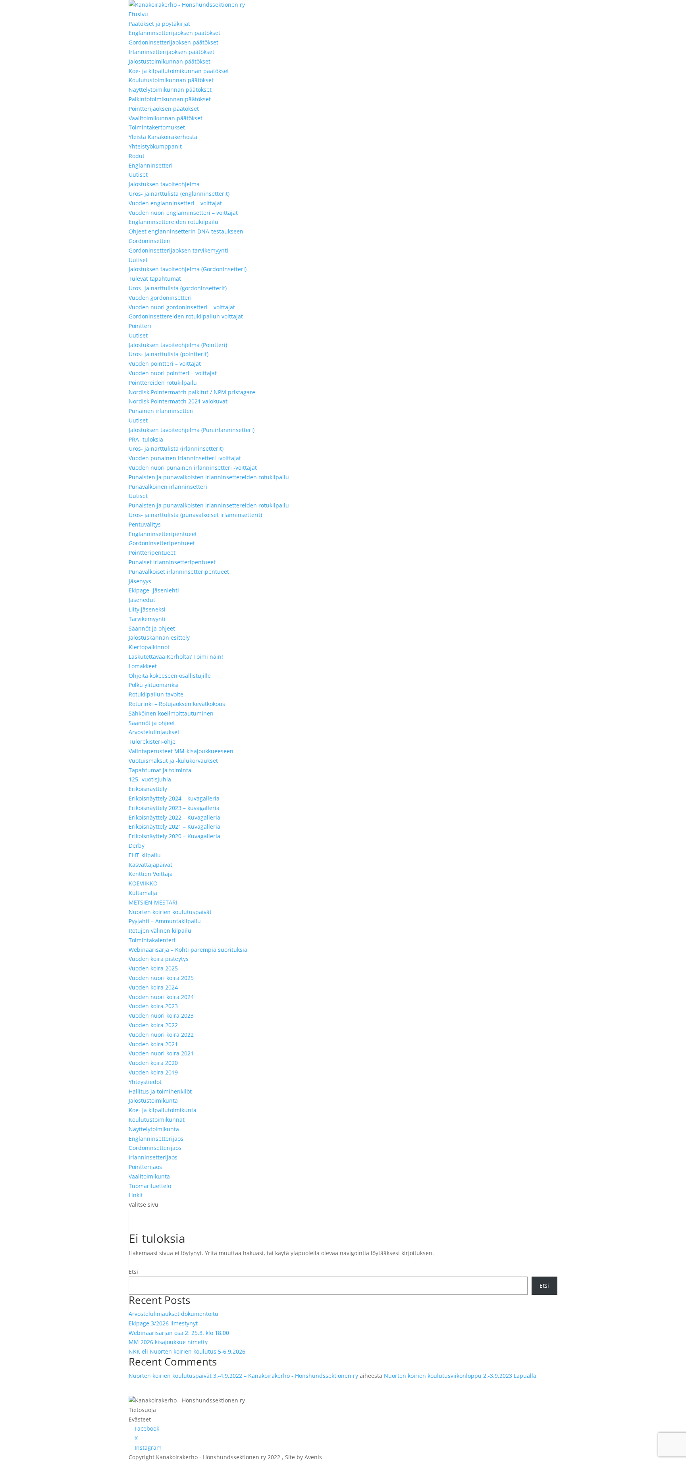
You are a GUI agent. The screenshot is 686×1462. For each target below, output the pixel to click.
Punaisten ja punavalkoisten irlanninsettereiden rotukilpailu (209, 477)
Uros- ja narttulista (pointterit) (168, 354)
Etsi (133, 1271)
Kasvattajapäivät (150, 864)
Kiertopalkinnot (149, 647)
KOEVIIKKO (143, 883)
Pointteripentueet (152, 552)
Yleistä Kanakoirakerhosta (163, 137)
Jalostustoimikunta (153, 1100)
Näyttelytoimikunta (154, 1129)
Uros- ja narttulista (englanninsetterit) (179, 193)
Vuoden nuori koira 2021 (161, 1053)
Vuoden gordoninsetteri (160, 297)
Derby (137, 845)
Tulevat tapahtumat (155, 278)
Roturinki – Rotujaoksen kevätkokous (177, 704)
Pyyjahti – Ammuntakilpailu (165, 921)
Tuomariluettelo (150, 1186)
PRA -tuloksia (146, 439)
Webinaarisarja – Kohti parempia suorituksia (188, 949)
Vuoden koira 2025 (153, 968)
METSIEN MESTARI (153, 902)
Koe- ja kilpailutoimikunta (163, 1110)
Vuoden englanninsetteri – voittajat (175, 203)
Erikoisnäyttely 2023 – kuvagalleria (174, 808)
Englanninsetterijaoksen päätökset (174, 33)
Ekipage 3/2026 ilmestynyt (163, 1323)
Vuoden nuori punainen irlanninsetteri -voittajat (193, 467)
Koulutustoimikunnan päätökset (171, 80)
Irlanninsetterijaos (153, 1157)
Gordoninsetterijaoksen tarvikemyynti (178, 250)
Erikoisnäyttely (148, 789)
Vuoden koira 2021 (153, 1044)
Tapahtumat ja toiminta (160, 770)
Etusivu (138, 14)
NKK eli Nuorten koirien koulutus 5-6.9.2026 (187, 1351)
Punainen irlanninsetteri (161, 411)
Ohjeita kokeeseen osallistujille (170, 675)
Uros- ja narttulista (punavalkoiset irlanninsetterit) (195, 515)
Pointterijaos (145, 1167)
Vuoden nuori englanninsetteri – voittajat (183, 212)
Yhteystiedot (145, 1082)
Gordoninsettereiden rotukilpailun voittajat (186, 316)
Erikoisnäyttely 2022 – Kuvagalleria (174, 817)
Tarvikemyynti (147, 619)
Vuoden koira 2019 (153, 1072)
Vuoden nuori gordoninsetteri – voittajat (182, 307)
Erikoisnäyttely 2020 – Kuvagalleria (174, 836)
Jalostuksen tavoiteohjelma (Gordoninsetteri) (188, 269)
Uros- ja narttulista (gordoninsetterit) (178, 288)
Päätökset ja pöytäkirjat (159, 23)
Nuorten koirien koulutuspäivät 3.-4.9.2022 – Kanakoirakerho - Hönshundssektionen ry (243, 1375)
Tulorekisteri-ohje (152, 741)
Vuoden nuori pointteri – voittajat (173, 373)
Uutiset (138, 174)
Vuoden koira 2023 (153, 1006)
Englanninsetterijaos (156, 1138)
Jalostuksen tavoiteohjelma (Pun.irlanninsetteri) (191, 430)
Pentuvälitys (145, 524)
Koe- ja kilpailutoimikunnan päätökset (179, 71)
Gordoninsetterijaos (155, 1147)
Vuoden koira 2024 (153, 987)
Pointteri (140, 326)
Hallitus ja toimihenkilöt (160, 1091)
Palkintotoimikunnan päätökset (170, 99)
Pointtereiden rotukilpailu (163, 382)
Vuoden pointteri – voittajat (165, 363)
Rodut (137, 156)
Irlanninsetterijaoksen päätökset (171, 52)
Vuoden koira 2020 (153, 1063)
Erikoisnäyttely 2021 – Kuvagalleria (174, 826)
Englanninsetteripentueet (163, 534)
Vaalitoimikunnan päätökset (165, 118)
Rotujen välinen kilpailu (160, 930)
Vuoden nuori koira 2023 (161, 1015)
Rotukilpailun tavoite (156, 694)
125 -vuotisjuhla (150, 779)
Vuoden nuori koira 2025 (161, 978)
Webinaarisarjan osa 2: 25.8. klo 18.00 (179, 1333)
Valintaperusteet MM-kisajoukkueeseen (181, 751)
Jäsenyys (140, 581)
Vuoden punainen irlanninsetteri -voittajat (185, 458)
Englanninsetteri (151, 165)
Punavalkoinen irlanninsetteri (168, 486)
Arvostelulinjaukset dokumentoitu (173, 1313)
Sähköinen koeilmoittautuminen (171, 713)
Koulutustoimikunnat (157, 1119)
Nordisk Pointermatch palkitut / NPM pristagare (192, 392)
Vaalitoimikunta (149, 1176)
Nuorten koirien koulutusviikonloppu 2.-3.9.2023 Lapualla (460, 1375)
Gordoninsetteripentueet (162, 543)
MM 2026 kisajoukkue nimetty (168, 1342)
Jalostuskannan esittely (159, 637)
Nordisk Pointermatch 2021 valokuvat (178, 401)
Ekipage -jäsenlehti (154, 590)
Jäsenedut (142, 600)
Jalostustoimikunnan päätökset (169, 61)
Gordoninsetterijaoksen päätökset (173, 42)
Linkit (136, 1195)
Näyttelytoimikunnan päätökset (170, 89)
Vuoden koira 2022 (153, 1025)
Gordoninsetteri (150, 241)
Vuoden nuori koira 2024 (161, 997)
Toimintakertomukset (157, 127)
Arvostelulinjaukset (154, 732)
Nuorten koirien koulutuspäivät (170, 912)
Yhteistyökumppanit (155, 146)
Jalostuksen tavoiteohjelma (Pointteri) (178, 345)
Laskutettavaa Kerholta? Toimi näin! (176, 656)
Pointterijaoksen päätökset (164, 108)
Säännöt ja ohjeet (152, 628)
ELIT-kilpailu (145, 855)
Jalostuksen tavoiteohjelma (164, 184)
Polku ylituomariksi (154, 685)
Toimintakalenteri (152, 940)
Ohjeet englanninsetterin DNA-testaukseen (186, 231)
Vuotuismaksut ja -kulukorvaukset (173, 760)
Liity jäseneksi (147, 609)
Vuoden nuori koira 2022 (161, 1034)
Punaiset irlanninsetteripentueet (172, 562)
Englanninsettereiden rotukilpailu (173, 222)
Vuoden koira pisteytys (159, 958)
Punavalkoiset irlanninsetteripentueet (179, 571)
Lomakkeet (143, 666)
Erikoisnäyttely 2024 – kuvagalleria (174, 798)
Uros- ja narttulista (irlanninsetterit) (176, 448)
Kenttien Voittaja (151, 874)
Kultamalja (143, 893)
